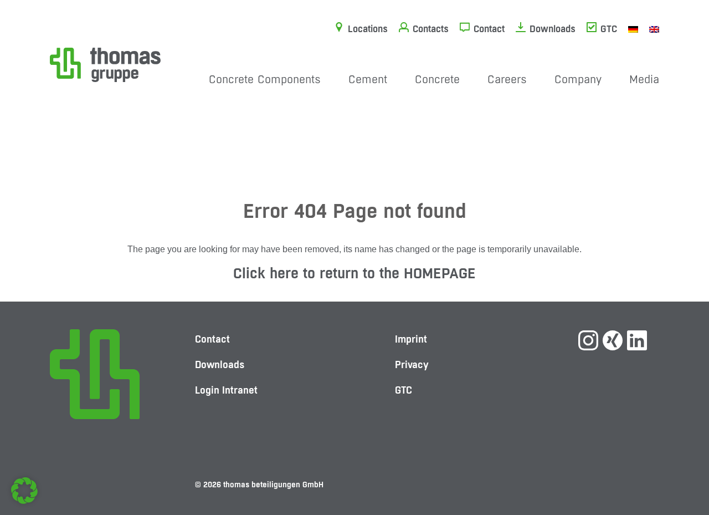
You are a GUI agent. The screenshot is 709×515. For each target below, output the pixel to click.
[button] (24, 490)
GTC (608, 28)
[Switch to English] (654, 28)
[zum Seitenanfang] (678, 468)
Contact (489, 28)
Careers (507, 79)
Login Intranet (226, 390)
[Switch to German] (633, 28)
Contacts (431, 28)
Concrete (437, 79)
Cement (367, 79)
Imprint (411, 339)
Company (578, 79)
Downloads (553, 28)
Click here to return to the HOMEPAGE (354, 273)
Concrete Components (265, 79)
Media (644, 79)
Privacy (412, 364)
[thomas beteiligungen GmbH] (105, 64)
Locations (368, 28)
